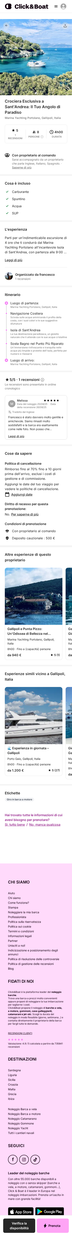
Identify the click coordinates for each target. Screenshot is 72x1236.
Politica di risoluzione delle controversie (33, 959)
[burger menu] (56, 6)
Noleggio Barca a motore (24, 1114)
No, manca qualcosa (44, 825)
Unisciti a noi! (16, 945)
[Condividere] (65, 25)
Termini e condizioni (21, 931)
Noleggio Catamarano (22, 1118)
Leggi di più (13, 260)
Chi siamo (14, 898)
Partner (13, 940)
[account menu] (63, 6)
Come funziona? (18, 902)
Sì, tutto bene (15, 825)
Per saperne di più (25, 514)
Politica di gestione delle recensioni (31, 963)
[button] (36, 93)
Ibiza (11, 1098)
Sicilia (11, 1079)
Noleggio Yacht (18, 1128)
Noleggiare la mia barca (23, 912)
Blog (11, 968)
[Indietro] (6, 25)
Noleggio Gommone (21, 1123)
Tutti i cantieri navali (21, 1133)
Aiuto (11, 893)
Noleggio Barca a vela (22, 1109)
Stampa (13, 907)
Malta (11, 1089)
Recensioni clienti (20, 1033)
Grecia (12, 1094)
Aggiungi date (21, 494)
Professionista (17, 917)
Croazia (13, 1084)
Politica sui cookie (19, 926)
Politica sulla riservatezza (24, 921)
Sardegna (14, 1070)
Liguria (12, 1075)
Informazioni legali (20, 936)
